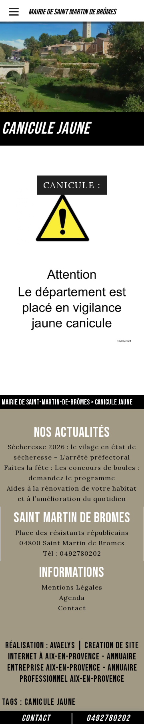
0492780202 (108, 718)
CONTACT (36, 718)
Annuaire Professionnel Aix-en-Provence (78, 674)
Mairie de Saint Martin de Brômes (72, 12)
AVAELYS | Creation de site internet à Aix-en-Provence (73, 651)
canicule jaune (50, 702)
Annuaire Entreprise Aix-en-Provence (71, 662)
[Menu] (14, 11)
